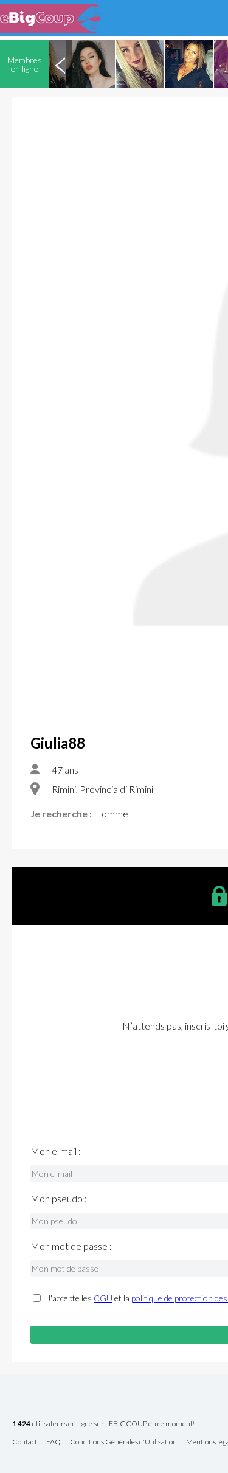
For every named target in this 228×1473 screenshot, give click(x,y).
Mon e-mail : (55, 1151)
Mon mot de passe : (71, 1246)
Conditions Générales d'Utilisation (123, 1442)
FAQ (53, 1442)
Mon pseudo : (58, 1199)
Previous (60, 64)
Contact (24, 1442)
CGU (103, 1298)
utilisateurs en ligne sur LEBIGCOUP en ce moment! (103, 1424)
